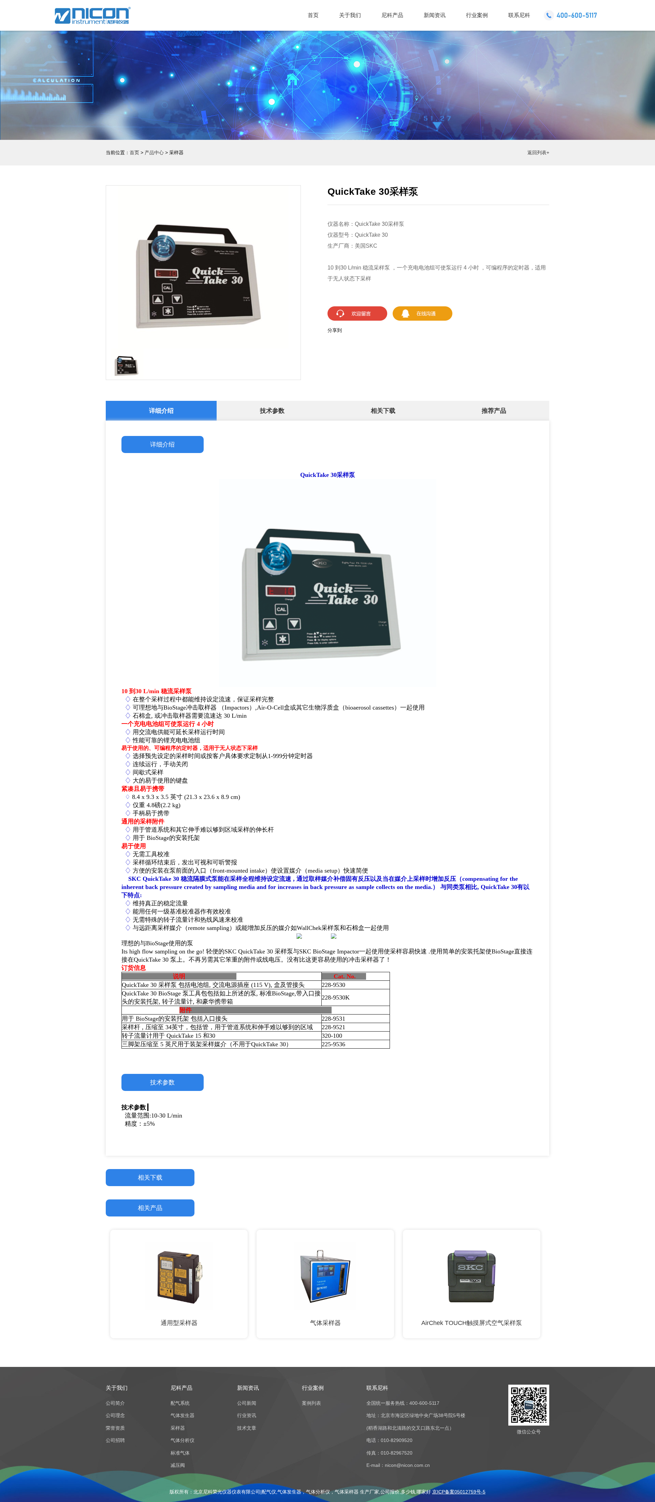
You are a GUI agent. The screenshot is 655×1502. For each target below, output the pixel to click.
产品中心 (154, 152)
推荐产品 (494, 410)
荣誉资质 (115, 1428)
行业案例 (477, 15)
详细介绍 (161, 410)
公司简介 (115, 1403)
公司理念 (115, 1415)
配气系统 (180, 1403)
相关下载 (383, 410)
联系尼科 (519, 15)
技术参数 (272, 410)
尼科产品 (392, 15)
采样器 (178, 1428)
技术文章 (246, 1428)
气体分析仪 (182, 1440)
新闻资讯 (435, 15)
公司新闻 (246, 1403)
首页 (313, 15)
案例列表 (311, 1403)
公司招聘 (115, 1440)
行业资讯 (246, 1415)
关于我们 (350, 15)
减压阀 (178, 1465)
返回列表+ (538, 152)
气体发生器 (182, 1415)
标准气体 (180, 1453)
